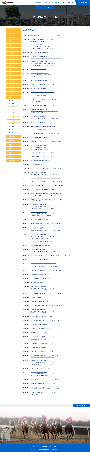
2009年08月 (11, 112)
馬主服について (36, 446)
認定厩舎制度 (44, 446)
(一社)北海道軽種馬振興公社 (43, 449)
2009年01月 (11, 132)
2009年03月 (11, 126)
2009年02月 (11, 129)
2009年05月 (11, 121)
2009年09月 (11, 109)
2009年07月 (11, 115)
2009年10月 (11, 106)
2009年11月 (11, 103)
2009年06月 (11, 118)
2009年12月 (11, 100)
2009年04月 (11, 123)
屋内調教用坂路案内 (53, 446)
